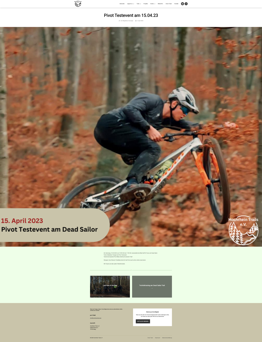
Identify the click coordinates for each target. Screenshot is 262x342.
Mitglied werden (142, 321)
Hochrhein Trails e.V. (98, 337)
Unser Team (169, 3)
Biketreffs (160, 3)
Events (152, 3)
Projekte (146, 3)
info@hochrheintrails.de (95, 318)
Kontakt (176, 3)
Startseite (122, 3)
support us (130, 3)
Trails (138, 3)
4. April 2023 (140, 20)
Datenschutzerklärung (167, 337)
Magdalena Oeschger (128, 20)
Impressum (157, 337)
